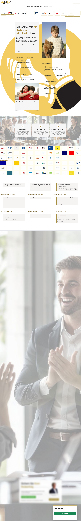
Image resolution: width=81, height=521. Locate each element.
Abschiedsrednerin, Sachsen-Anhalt (36, 194)
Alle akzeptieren (65, 513)
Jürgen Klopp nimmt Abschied (23, 65)
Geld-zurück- (29, 500)
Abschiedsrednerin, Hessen (8, 194)
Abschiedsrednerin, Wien (60, 211)
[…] (75, 189)
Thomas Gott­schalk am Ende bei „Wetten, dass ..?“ (26, 79)
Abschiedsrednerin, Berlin (7, 211)
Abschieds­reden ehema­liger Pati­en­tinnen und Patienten (54, 79)
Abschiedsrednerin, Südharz (61, 194)
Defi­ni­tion (62, 66)
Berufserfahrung (34, 491)
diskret (26, 491)
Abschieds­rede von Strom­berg (50, 93)
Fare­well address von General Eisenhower (52, 91)
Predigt (45, 67)
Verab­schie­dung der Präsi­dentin (50, 69)
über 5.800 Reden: (26, 492)
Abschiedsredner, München (61, 181)
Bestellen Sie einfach (25, 494)
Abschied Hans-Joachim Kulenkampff (24, 76)
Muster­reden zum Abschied (28, 107)
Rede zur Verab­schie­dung (49, 73)
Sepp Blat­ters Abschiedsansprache (23, 62)
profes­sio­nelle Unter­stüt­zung (28, 50)
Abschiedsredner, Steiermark (35, 181)
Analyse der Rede (54, 67)
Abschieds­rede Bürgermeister (50, 81)
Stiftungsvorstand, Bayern (7, 181)
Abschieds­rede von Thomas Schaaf (24, 67)
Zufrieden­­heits (36, 500)
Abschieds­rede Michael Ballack (23, 60)
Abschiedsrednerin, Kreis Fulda (35, 211)
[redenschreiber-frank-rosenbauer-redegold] (53, 482)
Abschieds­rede (9, 184)
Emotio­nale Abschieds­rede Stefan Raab (24, 74)
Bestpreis (24, 500)
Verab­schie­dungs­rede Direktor (50, 75)
